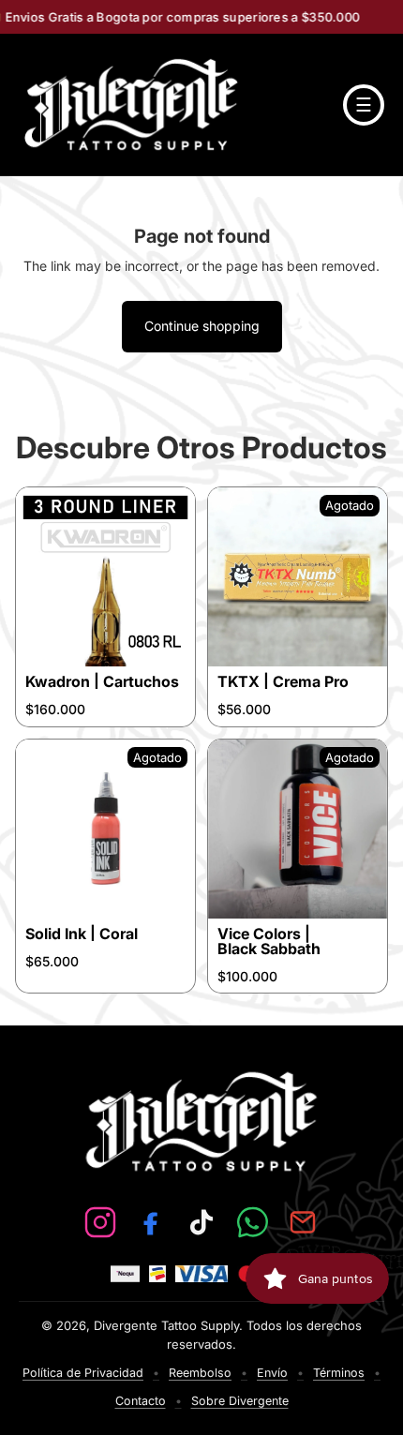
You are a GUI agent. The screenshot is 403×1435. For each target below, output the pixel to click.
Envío (272, 1373)
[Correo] (303, 1222)
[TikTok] (201, 1222)
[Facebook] (151, 1222)
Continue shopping (202, 326)
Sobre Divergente (240, 1401)
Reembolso (200, 1373)
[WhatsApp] (252, 1222)
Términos (339, 1373)
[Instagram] (100, 1222)
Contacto (140, 1401)
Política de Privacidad (82, 1373)
